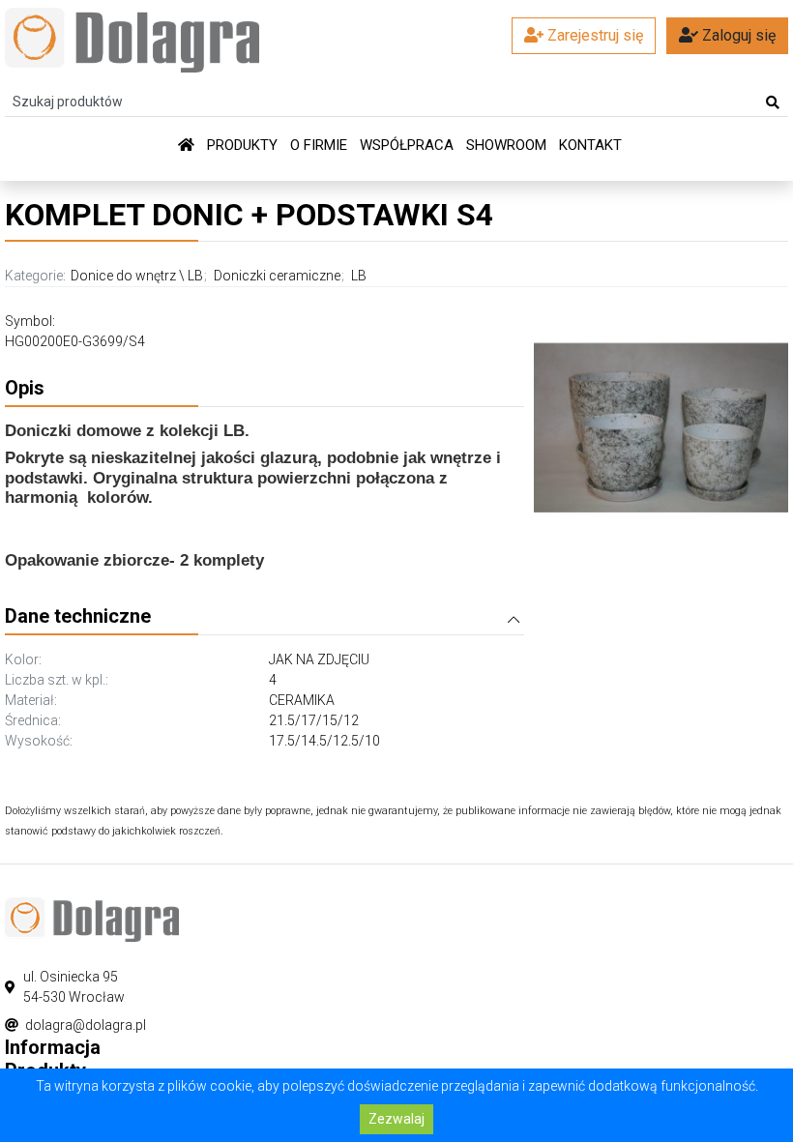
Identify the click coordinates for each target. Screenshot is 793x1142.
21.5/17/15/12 (314, 720)
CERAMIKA (302, 700)
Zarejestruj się (593, 35)
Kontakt (590, 145)
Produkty (242, 145)
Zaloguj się (737, 35)
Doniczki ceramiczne (277, 275)
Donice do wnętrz (123, 275)
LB (195, 275)
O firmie (318, 145)
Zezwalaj (396, 1119)
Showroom (506, 145)
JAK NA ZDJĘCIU (319, 659)
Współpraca (407, 145)
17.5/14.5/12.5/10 (324, 740)
